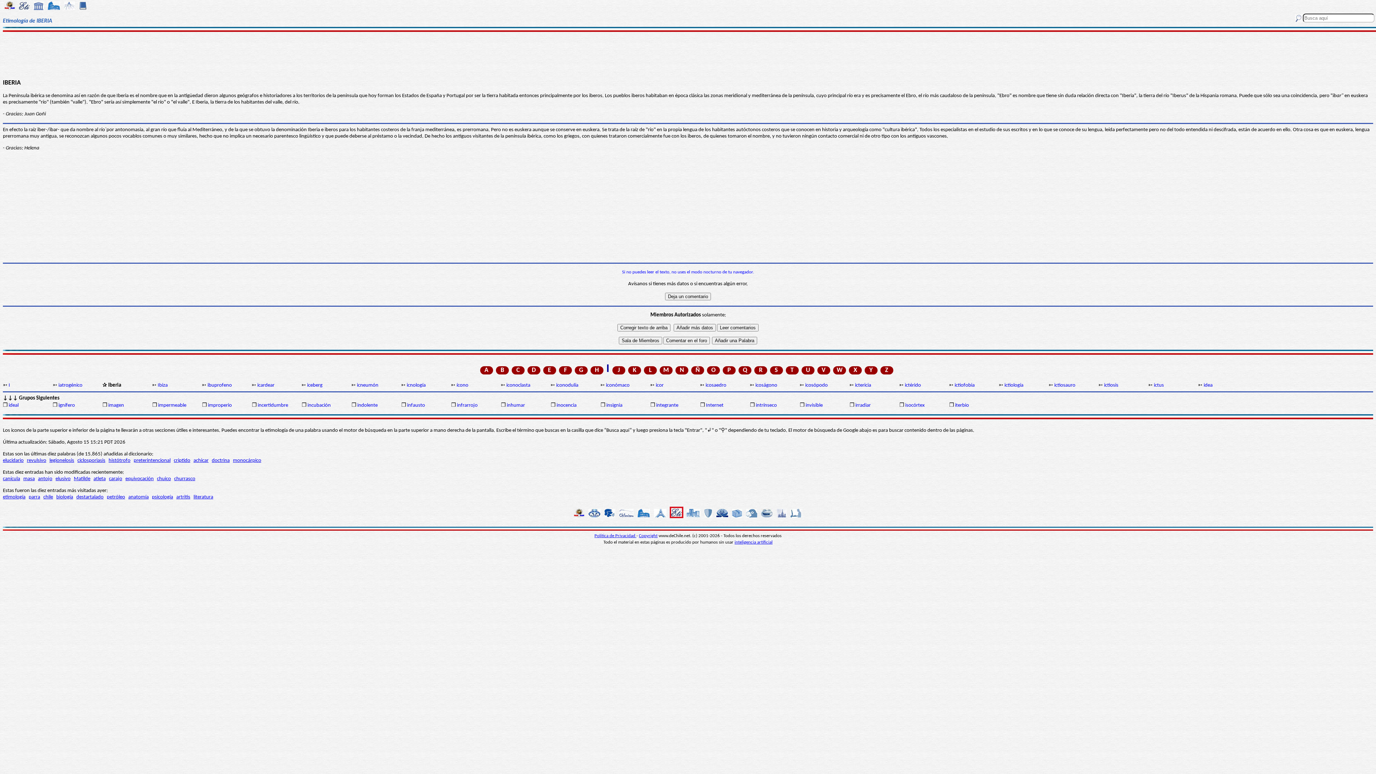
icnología (416, 385)
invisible (814, 405)
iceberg (314, 385)
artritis (183, 497)
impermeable (172, 405)
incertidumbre (273, 405)
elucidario (13, 460)
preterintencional (152, 460)
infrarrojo (467, 405)
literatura (203, 497)
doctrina (221, 460)
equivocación (139, 479)
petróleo (116, 497)
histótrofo (119, 460)
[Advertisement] (688, 54)
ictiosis (1111, 385)
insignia (614, 405)
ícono (462, 385)
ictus (1159, 385)
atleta (100, 479)
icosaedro (716, 385)
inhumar (516, 405)
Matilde (82, 479)
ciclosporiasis (91, 460)
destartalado (90, 497)
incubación (319, 405)
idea (1208, 385)
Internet (714, 405)
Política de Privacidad (615, 536)
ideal (14, 405)
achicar (201, 460)
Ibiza (163, 385)
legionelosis (61, 460)
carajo (115, 479)
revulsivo (36, 460)
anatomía (138, 497)
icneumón (367, 385)
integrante (667, 405)
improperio (220, 405)
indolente (367, 405)
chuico (164, 479)
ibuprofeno (219, 385)
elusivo (63, 479)
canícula (11, 479)
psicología (162, 497)
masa (29, 479)
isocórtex (915, 405)
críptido (182, 460)
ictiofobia (965, 385)
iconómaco (618, 385)
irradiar (863, 405)
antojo (45, 479)
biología (64, 497)
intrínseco (766, 405)
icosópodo (816, 385)
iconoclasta (518, 385)
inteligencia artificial (754, 542)
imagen (116, 405)
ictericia (863, 385)
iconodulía (567, 385)
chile (48, 497)
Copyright (648, 536)
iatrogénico (70, 385)
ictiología (1013, 385)
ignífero (66, 405)
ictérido (913, 385)
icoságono (766, 385)
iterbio (962, 405)
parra (34, 497)
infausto (416, 405)
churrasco (184, 479)
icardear (265, 385)
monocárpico (247, 460)
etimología (14, 497)
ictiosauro (1064, 385)
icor (660, 385)
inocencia (566, 405)
